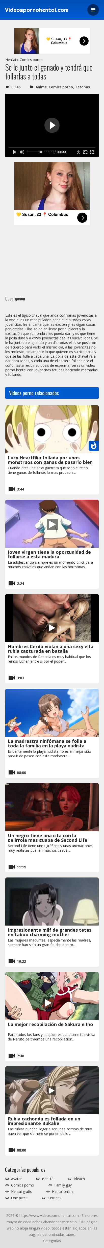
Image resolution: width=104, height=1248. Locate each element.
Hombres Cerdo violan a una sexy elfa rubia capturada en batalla (50, 648)
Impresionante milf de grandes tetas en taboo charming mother (49, 932)
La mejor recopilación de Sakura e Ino (50, 1024)
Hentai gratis (21, 1192)
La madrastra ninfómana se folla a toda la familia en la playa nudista (47, 743)
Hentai (10, 59)
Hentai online (62, 1192)
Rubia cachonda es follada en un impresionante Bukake (44, 1121)
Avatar (16, 1179)
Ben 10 (48, 1179)
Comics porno (31, 59)
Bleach (79, 1179)
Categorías (52, 1240)
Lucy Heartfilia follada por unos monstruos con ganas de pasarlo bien (50, 460)
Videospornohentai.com (36, 9)
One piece (19, 1198)
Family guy (63, 1185)
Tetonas (82, 87)
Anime (41, 87)
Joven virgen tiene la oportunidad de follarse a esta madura (49, 554)
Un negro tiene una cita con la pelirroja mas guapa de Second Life (47, 837)
